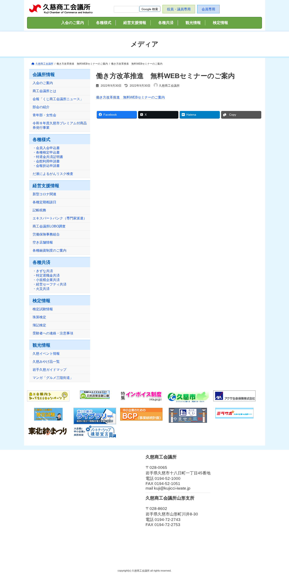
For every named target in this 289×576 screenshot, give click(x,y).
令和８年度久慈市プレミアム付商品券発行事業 (60, 126)
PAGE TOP (278, 555)
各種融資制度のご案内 (49, 250)
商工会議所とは (44, 91)
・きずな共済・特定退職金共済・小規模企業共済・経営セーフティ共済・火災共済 (49, 280)
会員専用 (208, 9)
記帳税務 (39, 210)
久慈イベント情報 (46, 353)
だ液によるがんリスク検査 (53, 174)
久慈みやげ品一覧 (46, 361)
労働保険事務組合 (46, 234)
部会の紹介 (41, 107)
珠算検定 (39, 317)
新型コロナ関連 (44, 194)
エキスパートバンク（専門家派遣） (60, 218)
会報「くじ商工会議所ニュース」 (58, 99)
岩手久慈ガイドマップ (49, 369)
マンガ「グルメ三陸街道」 (53, 377)
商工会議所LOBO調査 (49, 226)
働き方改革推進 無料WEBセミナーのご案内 (130, 97)
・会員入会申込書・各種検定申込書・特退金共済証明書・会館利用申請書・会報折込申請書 (48, 157)
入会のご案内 (43, 83)
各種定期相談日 (44, 202)
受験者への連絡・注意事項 (53, 333)
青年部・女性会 (44, 115)
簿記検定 (39, 325)
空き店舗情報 (43, 242)
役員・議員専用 (179, 9)
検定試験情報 (43, 309)
